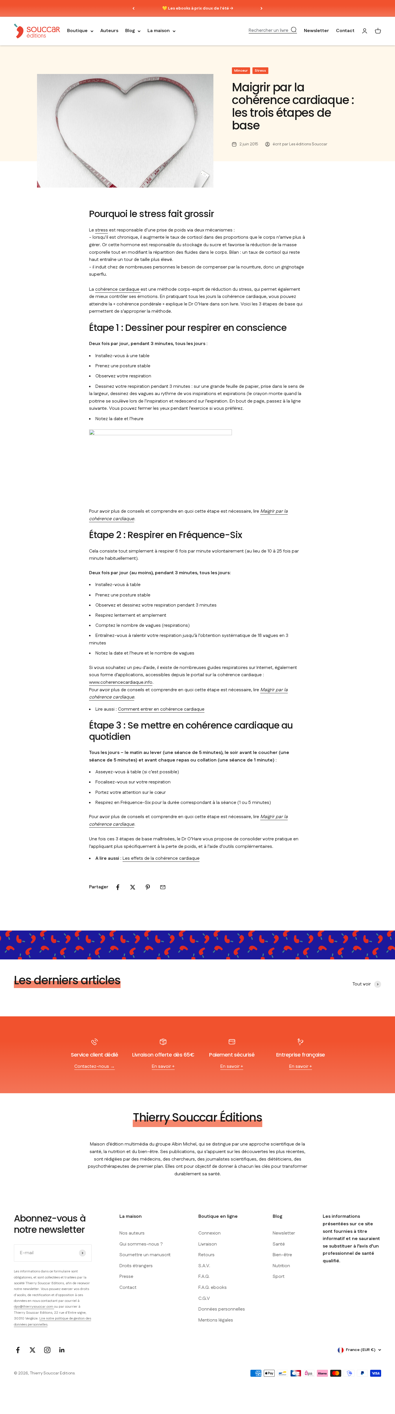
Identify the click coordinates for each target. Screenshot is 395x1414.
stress (101, 230)
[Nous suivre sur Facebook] (18, 1350)
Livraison (207, 1244)
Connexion (209, 1233)
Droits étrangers (136, 1266)
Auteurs (109, 31)
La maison (158, 31)
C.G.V (204, 1298)
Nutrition (281, 1266)
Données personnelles (221, 1309)
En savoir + (163, 1066)
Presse (126, 1276)
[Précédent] (133, 8)
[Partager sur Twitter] (133, 887)
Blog (130, 31)
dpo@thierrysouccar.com (34, 1306)
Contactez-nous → (94, 1066)
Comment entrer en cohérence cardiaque (161, 709)
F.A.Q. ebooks (212, 1287)
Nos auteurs (132, 1233)
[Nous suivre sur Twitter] (32, 1350)
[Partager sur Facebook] (117, 887)
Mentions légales (215, 1320)
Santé (279, 1244)
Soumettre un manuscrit (145, 1255)
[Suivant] (262, 8)
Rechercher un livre (268, 30)
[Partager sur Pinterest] (148, 887)
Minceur (241, 70)
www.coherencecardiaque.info (120, 682)
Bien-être (282, 1255)
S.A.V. (204, 1266)
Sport (279, 1276)
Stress (260, 70)
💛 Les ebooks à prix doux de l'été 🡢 (197, 8)
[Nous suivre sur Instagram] (47, 1350)
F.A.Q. (204, 1276)
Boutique (77, 31)
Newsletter (316, 31)
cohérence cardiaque (118, 289)
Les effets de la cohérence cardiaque (161, 858)
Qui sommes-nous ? (141, 1244)
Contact (345, 31)
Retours (206, 1255)
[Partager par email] (163, 887)
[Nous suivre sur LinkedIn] (62, 1350)
